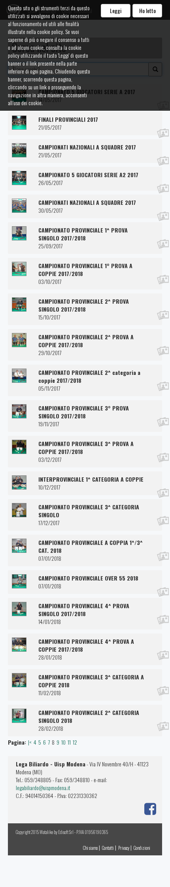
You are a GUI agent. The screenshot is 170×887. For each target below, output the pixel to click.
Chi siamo (90, 848)
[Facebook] (149, 807)
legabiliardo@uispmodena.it (43, 787)
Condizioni (142, 848)
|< (30, 742)
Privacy (123, 848)
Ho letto (147, 10)
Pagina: (17, 742)
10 (63, 742)
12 (75, 742)
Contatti (108, 848)
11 (69, 742)
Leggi (115, 10)
